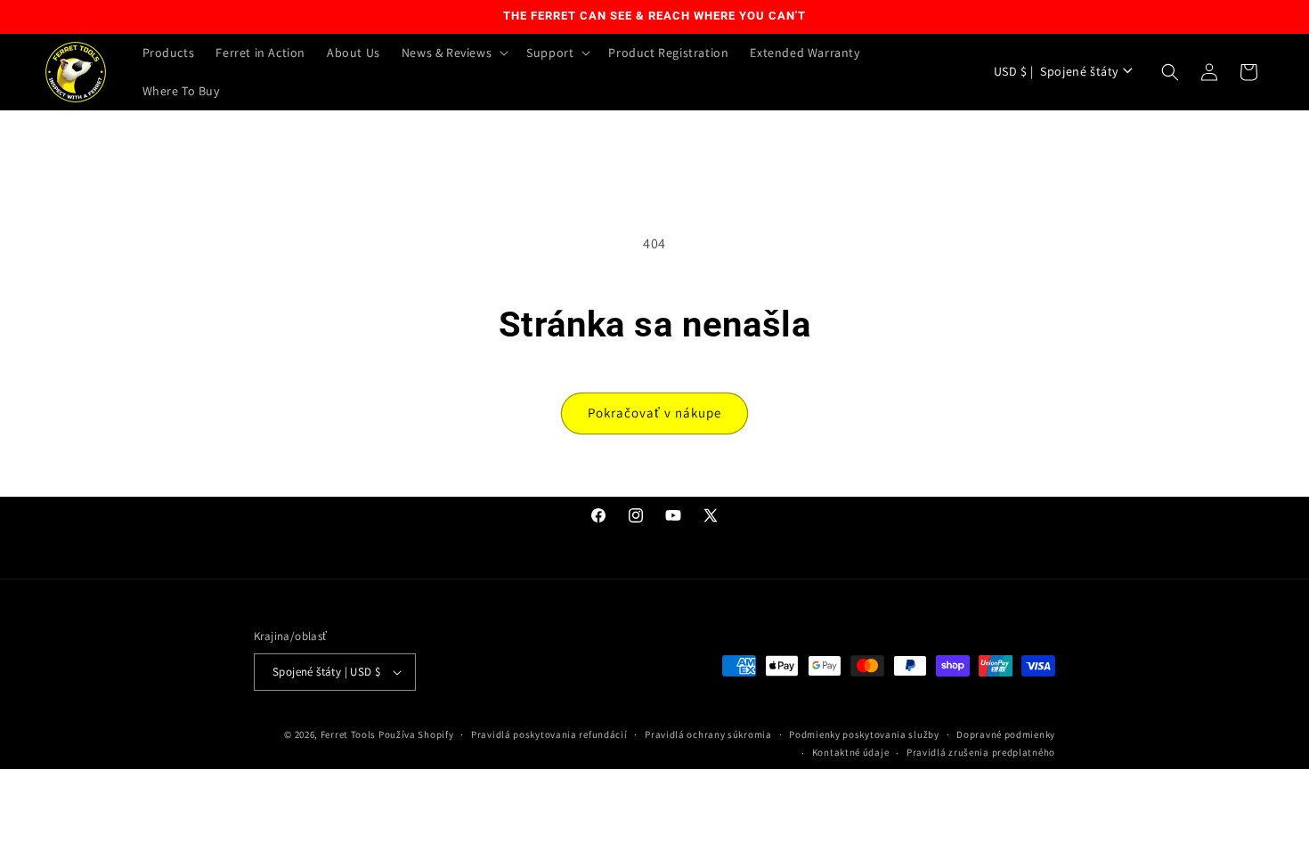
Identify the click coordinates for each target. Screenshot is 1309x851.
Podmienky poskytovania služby (864, 734)
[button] (453, 52)
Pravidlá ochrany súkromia (708, 734)
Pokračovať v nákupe (654, 412)
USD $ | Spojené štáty (1056, 71)
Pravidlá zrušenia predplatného (981, 752)
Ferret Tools (348, 734)
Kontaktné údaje (851, 752)
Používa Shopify (416, 734)
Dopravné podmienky (1005, 734)
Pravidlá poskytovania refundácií (549, 734)
